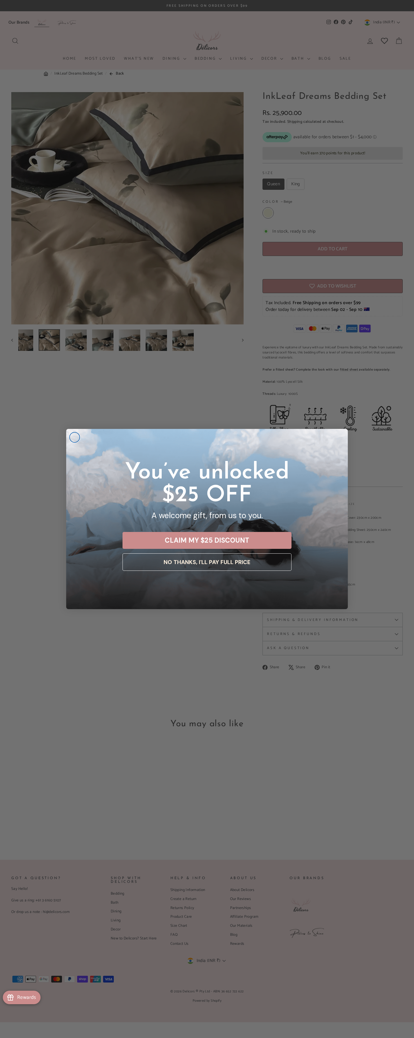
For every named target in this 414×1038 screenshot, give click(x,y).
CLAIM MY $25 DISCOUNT (207, 540)
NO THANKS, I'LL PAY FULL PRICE (207, 562)
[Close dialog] (75, 437)
